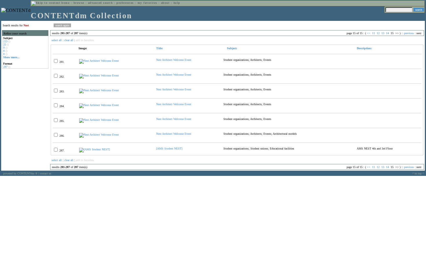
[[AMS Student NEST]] (94, 149)
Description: (364, 48)
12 (378, 33)
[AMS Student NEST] (169, 148)
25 (4, 44)
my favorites (147, 2)
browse (79, 2)
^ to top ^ (418, 173)
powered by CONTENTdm (20, 173)
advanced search (100, 2)
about (165, 2)
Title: (159, 48)
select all (57, 40)
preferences (125, 2)
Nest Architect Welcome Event (173, 59)
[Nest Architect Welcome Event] (99, 60)
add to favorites (85, 40)
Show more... (11, 57)
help (177, 2)
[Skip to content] (45, 2)
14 (387, 33)
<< (368, 33)
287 (5, 66)
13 (382, 33)
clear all (68, 40)
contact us (45, 173)
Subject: (231, 48)
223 (5, 41)
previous (409, 33)
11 (373, 33)
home (65, 2)
